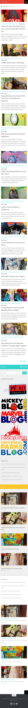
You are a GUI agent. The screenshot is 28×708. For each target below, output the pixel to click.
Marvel (21, 201)
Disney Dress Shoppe (5, 566)
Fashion (10, 24)
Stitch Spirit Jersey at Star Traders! (13, 276)
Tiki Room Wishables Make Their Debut (11, 472)
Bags (9, 337)
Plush (8, 547)
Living (2, 506)
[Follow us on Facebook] (21, 367)
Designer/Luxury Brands (14, 165)
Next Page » (23, 361)
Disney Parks (4, 24)
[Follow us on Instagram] (23, 367)
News (14, 272)
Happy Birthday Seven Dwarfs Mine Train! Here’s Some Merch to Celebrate (13, 98)
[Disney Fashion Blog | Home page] (4, 2)
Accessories (4, 58)
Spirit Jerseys (19, 272)
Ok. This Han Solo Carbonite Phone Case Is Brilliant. (14, 464)
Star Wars (12, 506)
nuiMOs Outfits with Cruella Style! (12, 63)
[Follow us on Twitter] (26, 367)
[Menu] (26, 2)
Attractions (4, 91)
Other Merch (23, 91)
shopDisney (15, 24)
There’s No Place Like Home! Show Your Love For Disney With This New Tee (13, 28)
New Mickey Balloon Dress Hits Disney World (12, 476)
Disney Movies (11, 58)
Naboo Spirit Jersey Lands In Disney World (12, 479)
